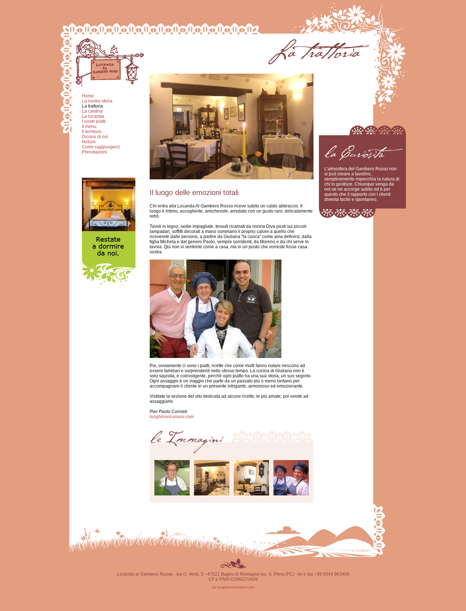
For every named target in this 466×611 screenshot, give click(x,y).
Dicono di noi (95, 136)
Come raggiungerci (101, 146)
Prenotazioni (94, 152)
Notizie (89, 141)
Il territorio (92, 131)
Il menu (89, 126)
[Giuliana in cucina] (172, 493)
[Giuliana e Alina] (291, 493)
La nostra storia (97, 101)
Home (88, 95)
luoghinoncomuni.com (172, 416)
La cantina (92, 111)
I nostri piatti (94, 121)
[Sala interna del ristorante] (211, 493)
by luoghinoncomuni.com (233, 587)
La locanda (93, 116)
